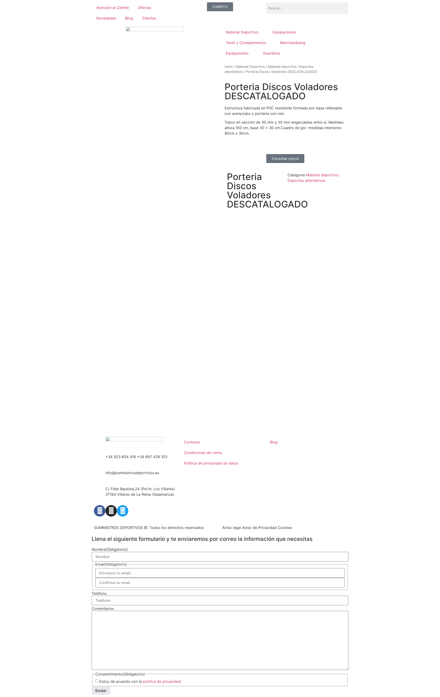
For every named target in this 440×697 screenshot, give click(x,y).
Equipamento (237, 53)
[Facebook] (99, 511)
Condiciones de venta (203, 452)
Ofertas (144, 7)
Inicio (229, 67)
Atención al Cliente (112, 7)
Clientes (149, 18)
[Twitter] (122, 511)
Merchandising (292, 42)
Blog (129, 18)
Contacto (192, 442)
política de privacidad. (162, 681)
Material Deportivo (242, 32)
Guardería (271, 53)
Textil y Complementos (246, 42)
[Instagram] (111, 511)
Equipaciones (284, 32)
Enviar (101, 690)
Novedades (106, 18)
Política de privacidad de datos (211, 463)
